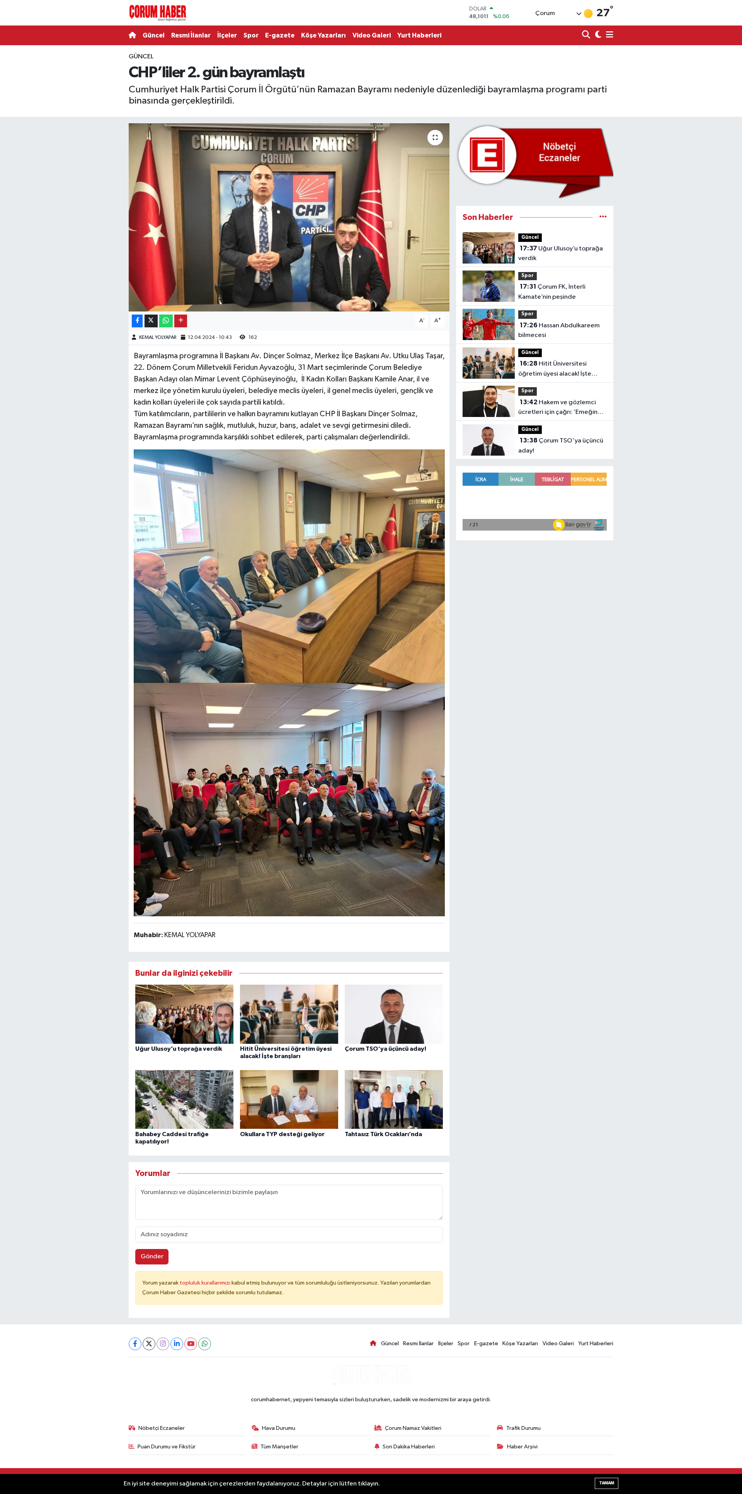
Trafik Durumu (523, 1428)
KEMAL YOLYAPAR (158, 337)
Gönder (152, 1256)
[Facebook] (135, 1343)
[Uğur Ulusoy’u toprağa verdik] (184, 1014)
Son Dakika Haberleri (409, 1447)
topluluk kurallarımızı (205, 1283)
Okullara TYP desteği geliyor (282, 1134)
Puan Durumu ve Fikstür (167, 1447)
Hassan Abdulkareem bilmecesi (559, 330)
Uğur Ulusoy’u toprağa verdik (178, 1049)
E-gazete (279, 35)
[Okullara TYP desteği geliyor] (289, 1099)
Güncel (154, 35)
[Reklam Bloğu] (534, 161)
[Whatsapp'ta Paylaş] (166, 321)
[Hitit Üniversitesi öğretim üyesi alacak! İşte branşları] (289, 1014)
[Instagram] (163, 1343)
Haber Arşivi (522, 1447)
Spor (251, 35)
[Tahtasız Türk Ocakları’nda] (394, 1099)
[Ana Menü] (608, 35)
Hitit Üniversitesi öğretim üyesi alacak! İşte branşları (554, 369)
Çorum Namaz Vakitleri (413, 1428)
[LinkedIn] (176, 1343)
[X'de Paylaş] (151, 321)
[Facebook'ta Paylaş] (137, 321)
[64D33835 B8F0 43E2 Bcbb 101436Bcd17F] (289, 799)
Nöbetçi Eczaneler (161, 1428)
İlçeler (227, 35)
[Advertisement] (95, 168)
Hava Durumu (278, 1428)
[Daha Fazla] (180, 321)
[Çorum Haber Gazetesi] (158, 13)
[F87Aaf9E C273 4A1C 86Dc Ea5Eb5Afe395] (289, 566)
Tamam (606, 1483)
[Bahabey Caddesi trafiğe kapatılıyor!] (184, 1099)
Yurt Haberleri (419, 35)
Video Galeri (371, 35)
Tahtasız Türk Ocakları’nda (383, 1134)
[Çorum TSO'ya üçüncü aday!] (394, 1014)
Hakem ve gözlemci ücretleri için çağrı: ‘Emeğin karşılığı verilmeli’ (557, 408)
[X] (149, 1343)
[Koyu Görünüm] (597, 35)
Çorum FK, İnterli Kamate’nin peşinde (551, 291)
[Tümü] (603, 217)
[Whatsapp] (204, 1343)
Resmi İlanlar (191, 35)
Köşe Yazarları (323, 35)
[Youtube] (190, 1343)
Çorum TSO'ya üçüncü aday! (385, 1049)
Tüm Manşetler (279, 1447)
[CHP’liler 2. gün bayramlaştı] (289, 217)
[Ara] (587, 35)
